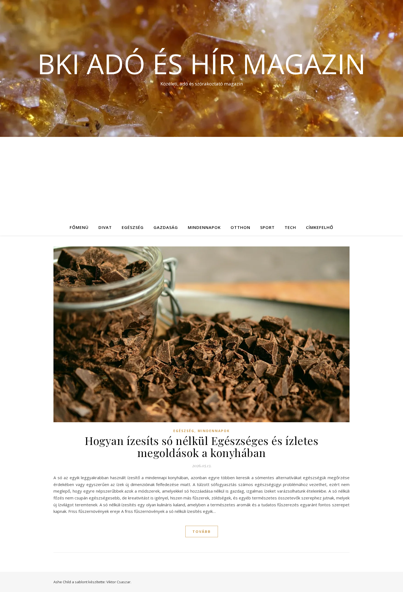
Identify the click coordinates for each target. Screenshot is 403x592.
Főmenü (79, 227)
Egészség (133, 227)
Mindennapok (204, 227)
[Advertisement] (201, 178)
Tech (290, 227)
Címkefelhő (319, 227)
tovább (201, 531)
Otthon (240, 227)
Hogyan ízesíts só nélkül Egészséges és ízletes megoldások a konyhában (201, 446)
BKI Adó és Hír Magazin (201, 63)
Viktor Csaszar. (118, 581)
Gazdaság (166, 227)
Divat (105, 227)
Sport (267, 227)
